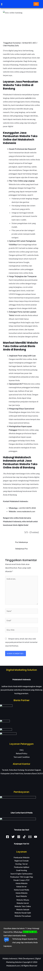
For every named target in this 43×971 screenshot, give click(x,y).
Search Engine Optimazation (21, 874)
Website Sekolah (22, 910)
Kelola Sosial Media (21, 890)
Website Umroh (23, 903)
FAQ (21, 750)
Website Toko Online (23, 906)
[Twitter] (13, 836)
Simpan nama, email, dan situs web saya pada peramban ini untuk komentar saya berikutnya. (21, 642)
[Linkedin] (24, 836)
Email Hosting (21, 870)
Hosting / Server (21, 864)
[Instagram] (18, 836)
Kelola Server (21, 887)
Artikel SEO (27, 43)
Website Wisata (22, 900)
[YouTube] (35, 836)
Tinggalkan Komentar (12, 43)
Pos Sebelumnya (21, 542)
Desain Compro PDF (21, 880)
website (28, 98)
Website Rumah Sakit (23, 913)
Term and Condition (21, 757)
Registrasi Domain (21, 861)
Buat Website (21, 896)
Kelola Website (21, 883)
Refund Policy (21, 753)
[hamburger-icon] (36, 4)
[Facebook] (7, 836)
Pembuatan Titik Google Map (21, 877)
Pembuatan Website (22, 857)
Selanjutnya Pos (21, 549)
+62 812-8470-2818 (27, 508)
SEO (34, 43)
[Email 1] (29, 836)
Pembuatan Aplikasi (21, 867)
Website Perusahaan (23, 916)
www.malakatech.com (26, 511)
